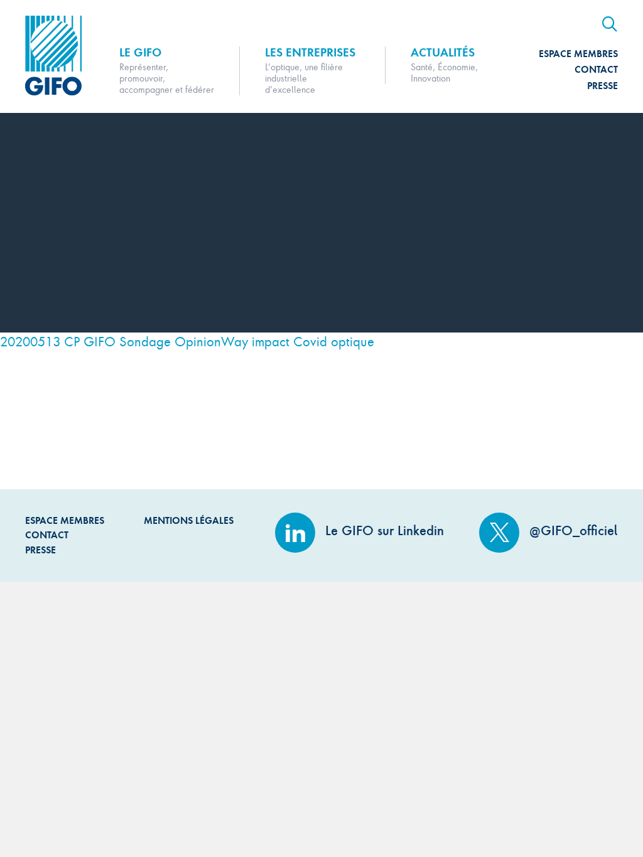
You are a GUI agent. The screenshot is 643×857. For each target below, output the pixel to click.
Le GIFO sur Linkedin (383, 530)
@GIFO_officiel (572, 530)
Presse (602, 86)
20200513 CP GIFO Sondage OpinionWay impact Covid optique (187, 341)
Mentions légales (189, 520)
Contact (596, 69)
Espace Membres (578, 54)
